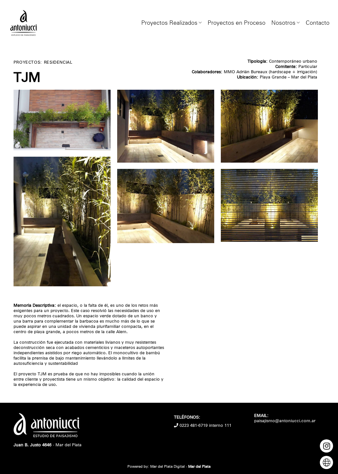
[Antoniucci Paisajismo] (47, 427)
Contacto (317, 22)
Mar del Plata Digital (167, 466)
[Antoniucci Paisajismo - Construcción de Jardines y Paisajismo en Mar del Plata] (23, 23)
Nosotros (283, 22)
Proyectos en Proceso (236, 22)
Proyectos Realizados (169, 22)
